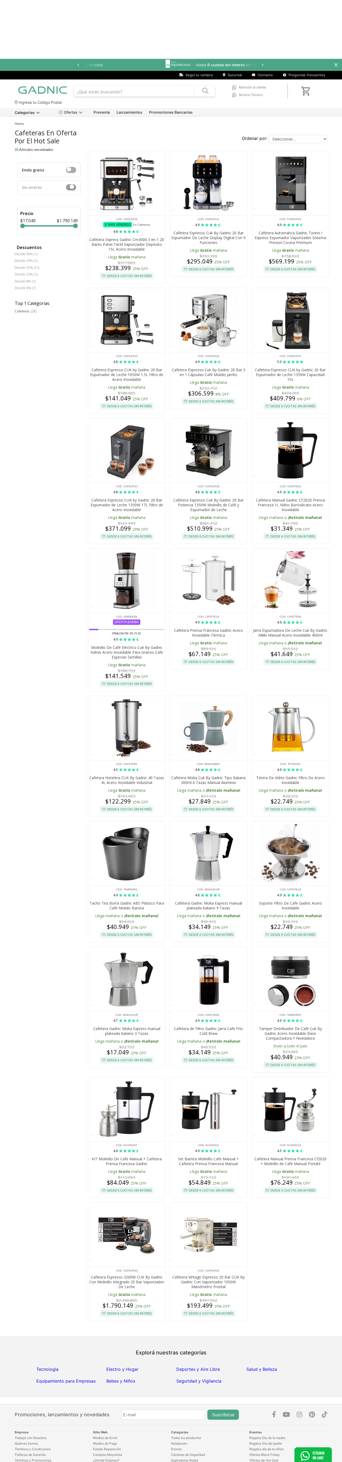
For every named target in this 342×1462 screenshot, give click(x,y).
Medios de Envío (105, 1438)
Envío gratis (33, 170)
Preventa (102, 112)
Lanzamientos (129, 112)
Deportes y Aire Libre (198, 1369)
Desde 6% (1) (25, 287)
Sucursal (234, 75)
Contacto (264, 75)
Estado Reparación (107, 1449)
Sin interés (32, 187)
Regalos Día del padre (265, 1443)
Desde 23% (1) (26, 274)
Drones (176, 1449)
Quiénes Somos (26, 1443)
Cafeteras (26, 311)
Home (19, 124)
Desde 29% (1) (26, 260)
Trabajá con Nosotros (30, 1438)
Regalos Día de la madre (267, 1438)
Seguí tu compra (198, 75)
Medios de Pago (105, 1443)
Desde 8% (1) (25, 281)
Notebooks (179, 1443)
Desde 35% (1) (26, 253)
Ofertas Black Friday (264, 1455)
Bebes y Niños (120, 1381)
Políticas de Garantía (30, 1455)
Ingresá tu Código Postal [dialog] (40, 102)
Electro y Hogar (122, 1369)
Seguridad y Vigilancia (198, 1381)
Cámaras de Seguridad (188, 1455)
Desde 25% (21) (27, 267)
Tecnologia (47, 1369)
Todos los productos (186, 1438)
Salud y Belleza (261, 1369)
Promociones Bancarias (171, 112)
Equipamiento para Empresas (66, 1381)
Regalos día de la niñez (266, 1449)
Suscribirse (223, 1414)
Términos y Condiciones (32, 1449)
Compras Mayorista (107, 1455)
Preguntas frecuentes (306, 75)
